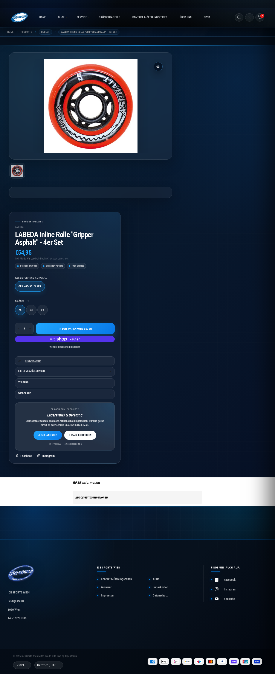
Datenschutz (160, 595)
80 (42, 309)
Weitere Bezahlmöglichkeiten (64, 346)
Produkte (26, 32)
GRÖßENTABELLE (109, 17)
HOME (42, 17)
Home (10, 32)
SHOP (61, 17)
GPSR (207, 17)
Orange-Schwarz (29, 286)
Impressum (107, 595)
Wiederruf (24, 393)
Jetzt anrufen (48, 435)
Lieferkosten (160, 587)
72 (31, 309)
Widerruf (106, 587)
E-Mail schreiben (80, 435)
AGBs (156, 579)
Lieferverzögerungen (31, 371)
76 (20, 309)
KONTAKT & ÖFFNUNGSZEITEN (150, 17)
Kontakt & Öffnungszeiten (116, 579)
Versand (31, 258)
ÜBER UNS (186, 17)
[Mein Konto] (249, 17)
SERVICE (82, 17)
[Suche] (239, 17)
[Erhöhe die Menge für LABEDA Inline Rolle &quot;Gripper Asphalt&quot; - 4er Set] (30, 328)
